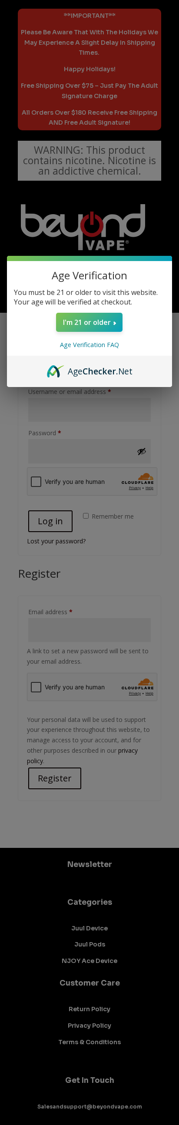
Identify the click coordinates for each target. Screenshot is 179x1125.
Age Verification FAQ (89, 345)
